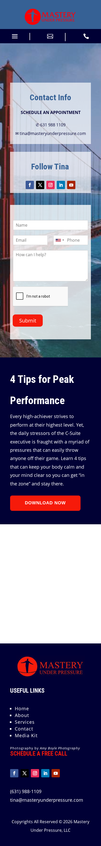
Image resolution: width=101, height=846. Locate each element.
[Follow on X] (40, 185)
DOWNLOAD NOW (45, 502)
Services (25, 722)
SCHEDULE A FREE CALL (38, 753)
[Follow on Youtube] (71, 185)
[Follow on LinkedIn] (61, 185)
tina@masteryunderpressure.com (46, 800)
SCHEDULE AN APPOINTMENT (51, 112)
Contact (24, 729)
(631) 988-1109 (25, 791)
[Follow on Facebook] (30, 185)
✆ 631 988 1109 (51, 125)
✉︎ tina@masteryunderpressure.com (50, 133)
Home (22, 708)
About (22, 715)
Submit (27, 320)
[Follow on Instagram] (50, 185)
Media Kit (26, 735)
